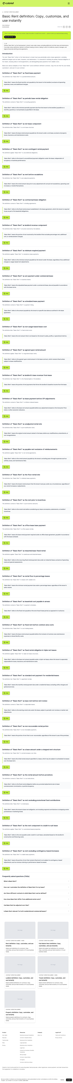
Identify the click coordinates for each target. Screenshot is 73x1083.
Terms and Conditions (60, 1035)
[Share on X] (64, 27)
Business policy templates (26, 1045)
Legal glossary (23, 1042)
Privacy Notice (58, 1037)
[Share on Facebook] (67, 27)
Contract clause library (25, 1057)
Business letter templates (26, 1040)
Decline (62, 1079)
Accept (69, 1079)
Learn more (25, 1080)
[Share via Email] (69, 27)
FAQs (3, 1042)
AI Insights (22, 1059)
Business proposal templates (27, 1035)
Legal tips (22, 1047)
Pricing (3, 1045)
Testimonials (5, 1040)
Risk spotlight (23, 1054)
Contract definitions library (11, 12)
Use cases (4, 1035)
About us (40, 1035)
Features (4, 1037)
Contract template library (26, 1037)
